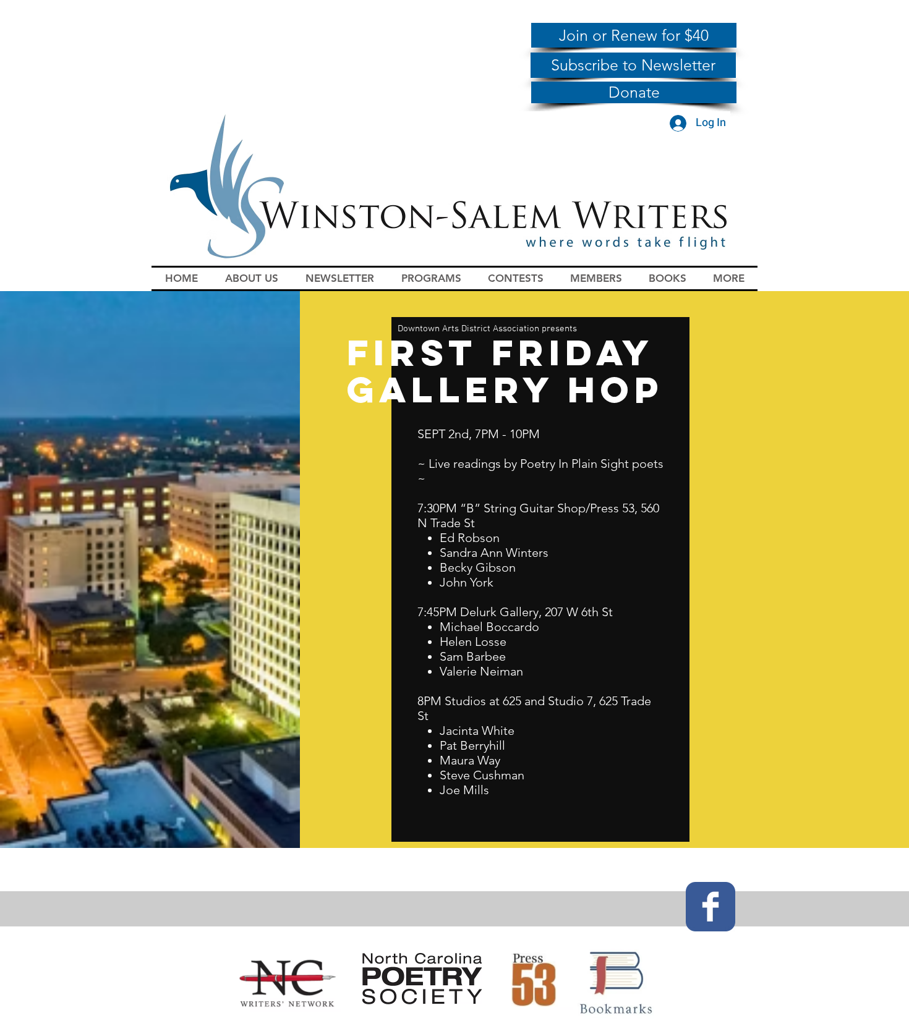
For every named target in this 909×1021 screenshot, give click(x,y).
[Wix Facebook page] (710, 906)
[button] (251, 278)
